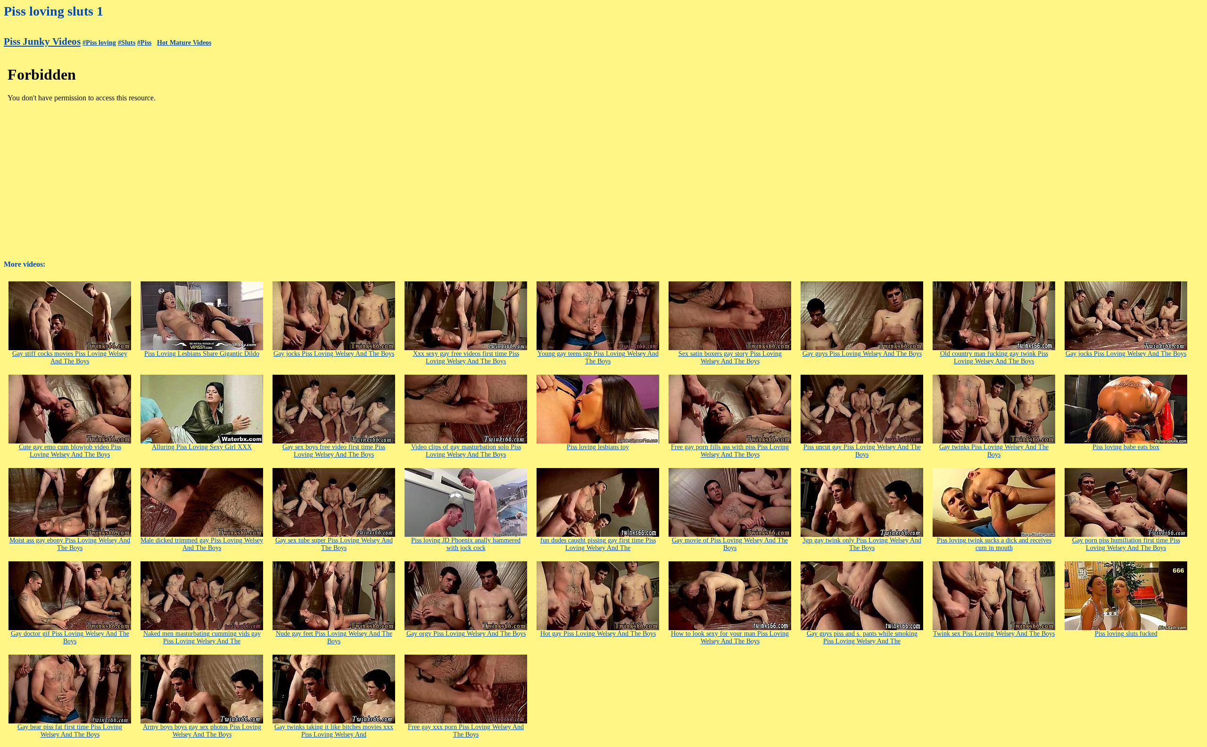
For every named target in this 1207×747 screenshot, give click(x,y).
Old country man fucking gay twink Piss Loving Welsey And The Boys (994, 357)
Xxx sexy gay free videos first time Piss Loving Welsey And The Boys (466, 357)
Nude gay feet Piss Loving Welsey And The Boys (334, 637)
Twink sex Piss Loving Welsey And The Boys (994, 633)
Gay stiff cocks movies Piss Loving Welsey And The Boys (69, 357)
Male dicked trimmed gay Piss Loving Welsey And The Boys (202, 544)
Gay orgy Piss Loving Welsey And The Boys (466, 633)
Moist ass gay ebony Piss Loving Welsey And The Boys (69, 544)
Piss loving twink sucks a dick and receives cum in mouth (994, 544)
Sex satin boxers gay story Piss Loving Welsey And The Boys (730, 357)
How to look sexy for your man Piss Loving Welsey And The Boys (730, 637)
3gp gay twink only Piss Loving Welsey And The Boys (861, 544)
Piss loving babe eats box (1125, 447)
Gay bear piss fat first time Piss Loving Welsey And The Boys (69, 730)
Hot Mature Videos (184, 42)
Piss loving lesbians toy (598, 447)
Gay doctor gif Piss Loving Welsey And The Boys (70, 637)
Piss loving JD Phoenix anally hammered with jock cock (466, 544)
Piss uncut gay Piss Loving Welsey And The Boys (862, 450)
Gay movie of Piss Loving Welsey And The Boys (730, 544)
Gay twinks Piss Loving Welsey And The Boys (994, 450)
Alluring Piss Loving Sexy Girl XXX (202, 447)
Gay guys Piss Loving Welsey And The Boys (862, 353)
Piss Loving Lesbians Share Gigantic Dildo (201, 353)
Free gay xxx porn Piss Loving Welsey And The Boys (466, 730)
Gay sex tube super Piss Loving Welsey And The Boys (334, 544)
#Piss (144, 42)
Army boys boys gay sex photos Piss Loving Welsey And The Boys (202, 730)
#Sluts (126, 42)
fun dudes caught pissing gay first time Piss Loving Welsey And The (598, 544)
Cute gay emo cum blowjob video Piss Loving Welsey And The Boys (70, 450)
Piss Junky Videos (42, 41)
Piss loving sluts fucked (1126, 633)
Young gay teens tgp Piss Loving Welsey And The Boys (598, 357)
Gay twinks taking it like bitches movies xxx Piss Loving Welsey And (333, 730)
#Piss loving (99, 42)
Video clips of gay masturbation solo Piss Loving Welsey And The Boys (466, 450)
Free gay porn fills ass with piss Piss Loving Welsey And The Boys (730, 450)
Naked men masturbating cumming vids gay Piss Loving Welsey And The (202, 637)
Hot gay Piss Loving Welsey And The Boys (598, 633)
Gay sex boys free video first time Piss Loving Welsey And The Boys (333, 450)
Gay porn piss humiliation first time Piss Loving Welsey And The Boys (1126, 544)
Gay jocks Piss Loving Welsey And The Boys (333, 353)
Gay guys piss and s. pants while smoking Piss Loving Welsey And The (862, 637)
